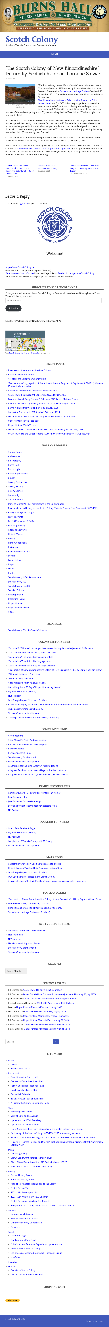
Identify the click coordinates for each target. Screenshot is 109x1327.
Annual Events (15, 452)
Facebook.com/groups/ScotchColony (76, 273)
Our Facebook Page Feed (23, 1240)
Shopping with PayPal (21, 1111)
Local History (14, 560)
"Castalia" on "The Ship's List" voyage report (30, 661)
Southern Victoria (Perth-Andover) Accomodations (33, 765)
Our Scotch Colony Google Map (26, 1222)
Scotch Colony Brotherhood (22, 757)
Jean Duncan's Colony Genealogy (24, 801)
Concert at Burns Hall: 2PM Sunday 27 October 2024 (34, 412)
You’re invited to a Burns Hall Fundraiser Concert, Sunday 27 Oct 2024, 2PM (45, 429)
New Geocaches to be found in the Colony (31, 1166)
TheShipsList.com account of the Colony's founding (33, 717)
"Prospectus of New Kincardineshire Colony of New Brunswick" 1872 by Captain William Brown (55, 669)
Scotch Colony (31, 39)
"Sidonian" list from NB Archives (24, 674)
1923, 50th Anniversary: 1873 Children (55, 1003)
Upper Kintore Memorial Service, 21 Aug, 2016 (39, 1007)
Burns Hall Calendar (21, 1094)
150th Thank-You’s (20, 1068)
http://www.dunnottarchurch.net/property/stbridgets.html (43, 148)
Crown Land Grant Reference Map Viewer (31, 1157)
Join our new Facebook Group (25, 1248)
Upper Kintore (15, 603)
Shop (10, 1108)
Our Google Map (19, 1153)
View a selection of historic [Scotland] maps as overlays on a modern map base (47, 881)
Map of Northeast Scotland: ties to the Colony (33, 1183)
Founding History (16, 525)
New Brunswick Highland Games (24, 943)
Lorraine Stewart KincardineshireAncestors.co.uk (32, 805)
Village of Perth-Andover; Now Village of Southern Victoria (37, 770)
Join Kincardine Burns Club (24, 1090)
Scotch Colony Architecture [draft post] (30, 1201)
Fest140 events (15, 516)
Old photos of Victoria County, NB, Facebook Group (36, 1252)
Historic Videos (15, 534)
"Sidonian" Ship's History (20, 678)
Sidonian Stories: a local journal (23, 713)
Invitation (13, 547)
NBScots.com (14, 695)
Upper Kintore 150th (18, 607)
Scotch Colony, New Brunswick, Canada (24, 353)
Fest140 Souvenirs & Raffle (21, 521)
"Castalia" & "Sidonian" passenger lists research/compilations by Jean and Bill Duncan (50, 648)
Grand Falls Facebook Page (21, 828)
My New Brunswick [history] (22, 691)
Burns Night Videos (18, 473)
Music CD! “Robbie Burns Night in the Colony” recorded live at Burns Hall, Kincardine (53, 1137)
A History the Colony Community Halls (27, 378)
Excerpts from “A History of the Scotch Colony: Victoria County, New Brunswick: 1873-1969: (53, 508)
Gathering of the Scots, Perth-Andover (27, 930)
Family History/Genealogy (21, 512)
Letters (11, 555)
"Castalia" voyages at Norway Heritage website (31, 665)
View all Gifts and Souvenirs (24, 1115)
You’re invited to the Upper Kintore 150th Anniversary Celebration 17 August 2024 (49, 433)
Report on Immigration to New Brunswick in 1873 (32, 390)
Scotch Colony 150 (17, 581)
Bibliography (14, 460)
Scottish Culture (16, 590)
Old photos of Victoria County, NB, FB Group (30, 841)
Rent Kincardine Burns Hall (24, 1077)
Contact (12, 1210)
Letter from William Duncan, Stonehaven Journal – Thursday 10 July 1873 (59, 994)
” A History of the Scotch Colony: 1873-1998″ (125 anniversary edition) (45, 1133)
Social (11, 1232)
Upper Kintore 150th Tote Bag (23, 420)
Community (14, 495)
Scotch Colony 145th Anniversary (24, 577)
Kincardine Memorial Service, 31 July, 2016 (45, 1011)
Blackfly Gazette (16, 748)
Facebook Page (18, 1235)
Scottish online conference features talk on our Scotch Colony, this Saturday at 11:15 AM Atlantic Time (20, 169)
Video (11, 611)
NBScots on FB (15, 934)
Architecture (14, 456)
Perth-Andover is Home (20, 752)
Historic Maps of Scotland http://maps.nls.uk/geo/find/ (35, 868)
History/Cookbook (17, 542)
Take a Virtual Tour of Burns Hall (27, 1098)
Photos (11, 573)
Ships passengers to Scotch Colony (25, 708)
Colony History (15, 486)
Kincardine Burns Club (19, 551)
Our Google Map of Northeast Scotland (27, 700)
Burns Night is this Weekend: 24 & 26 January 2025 (33, 407)
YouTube (15, 1257)
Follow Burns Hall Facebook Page (27, 1085)
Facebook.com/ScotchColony (19, 273)
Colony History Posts (21, 1175)
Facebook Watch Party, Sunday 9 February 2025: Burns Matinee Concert (43, 399)
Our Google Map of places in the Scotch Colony (31, 876)
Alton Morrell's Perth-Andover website (27, 682)
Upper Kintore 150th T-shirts (22, 425)
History (11, 538)
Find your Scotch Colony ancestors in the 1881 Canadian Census (42, 1205)
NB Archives (14, 810)
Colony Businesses (17, 482)
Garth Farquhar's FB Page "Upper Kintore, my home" (34, 687)
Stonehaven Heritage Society (74, 91)
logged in (23, 203)
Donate (12, 1266)
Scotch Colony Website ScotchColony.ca (27, 630)
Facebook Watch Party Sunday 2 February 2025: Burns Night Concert (42, 403)
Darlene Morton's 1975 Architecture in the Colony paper (36, 503)
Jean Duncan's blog (17, 797)
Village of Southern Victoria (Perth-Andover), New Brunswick (38, 774)
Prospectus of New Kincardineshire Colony (47, 166)
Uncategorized (15, 594)
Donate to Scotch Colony (23, 1270)
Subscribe (13, 308)
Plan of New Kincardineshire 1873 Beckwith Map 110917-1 (40, 1162)
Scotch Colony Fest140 (19, 585)
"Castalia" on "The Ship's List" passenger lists (30, 656)
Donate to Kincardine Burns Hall (27, 1081)
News (11, 568)
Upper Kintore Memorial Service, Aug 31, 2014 (46, 1020)
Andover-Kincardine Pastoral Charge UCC (28, 744)
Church (11, 477)
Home (11, 1060)
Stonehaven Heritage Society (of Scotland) (29, 912)
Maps (11, 564)
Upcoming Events (17, 598)
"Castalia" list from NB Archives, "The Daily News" (32, 652)
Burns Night (14, 469)
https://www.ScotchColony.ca (19, 267)
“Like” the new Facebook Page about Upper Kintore (50, 998)
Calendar (12, 1262)
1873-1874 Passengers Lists (25, 1192)
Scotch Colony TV (19, 1188)
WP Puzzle (99, 1321)
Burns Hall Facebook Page (21, 374)
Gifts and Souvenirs (18, 529)
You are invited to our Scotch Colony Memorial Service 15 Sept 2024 (41, 416)
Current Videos (15, 499)
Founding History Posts (22, 1179)
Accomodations (15, 735)
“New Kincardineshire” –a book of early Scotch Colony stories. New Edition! (84, 168)
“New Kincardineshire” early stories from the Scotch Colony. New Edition (47, 1128)
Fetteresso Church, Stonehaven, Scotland (28, 903)
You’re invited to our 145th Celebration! (42, 989)
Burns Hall (13, 464)
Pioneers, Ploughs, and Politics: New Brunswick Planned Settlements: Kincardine (48, 704)
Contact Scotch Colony (22, 1214)
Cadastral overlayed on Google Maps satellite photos (34, 863)
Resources (16, 1227)
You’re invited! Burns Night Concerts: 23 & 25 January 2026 (37, 394)
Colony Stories (15, 490)
